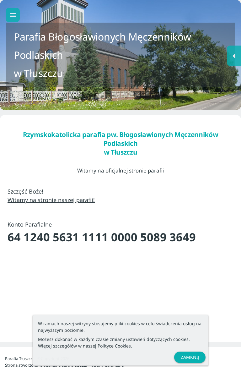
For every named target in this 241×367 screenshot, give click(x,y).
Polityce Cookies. (115, 346)
